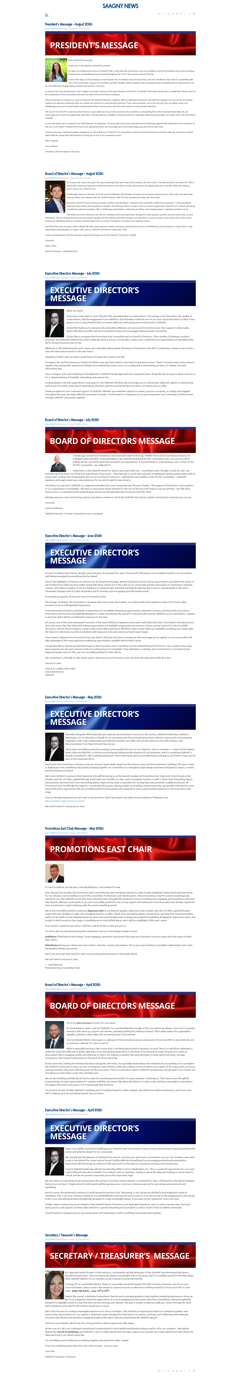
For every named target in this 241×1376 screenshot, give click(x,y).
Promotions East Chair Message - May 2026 (74, 828)
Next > (189, 13)
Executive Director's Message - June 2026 (73, 536)
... (185, 13)
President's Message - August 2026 (68, 24)
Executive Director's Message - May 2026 (73, 697)
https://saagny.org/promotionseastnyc (64, 800)
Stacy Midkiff (50, 28)
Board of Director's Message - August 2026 (74, 174)
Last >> (194, 13)
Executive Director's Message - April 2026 (73, 1110)
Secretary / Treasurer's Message (66, 1235)
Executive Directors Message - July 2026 (72, 273)
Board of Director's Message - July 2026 (72, 420)
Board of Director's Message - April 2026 (73, 985)
